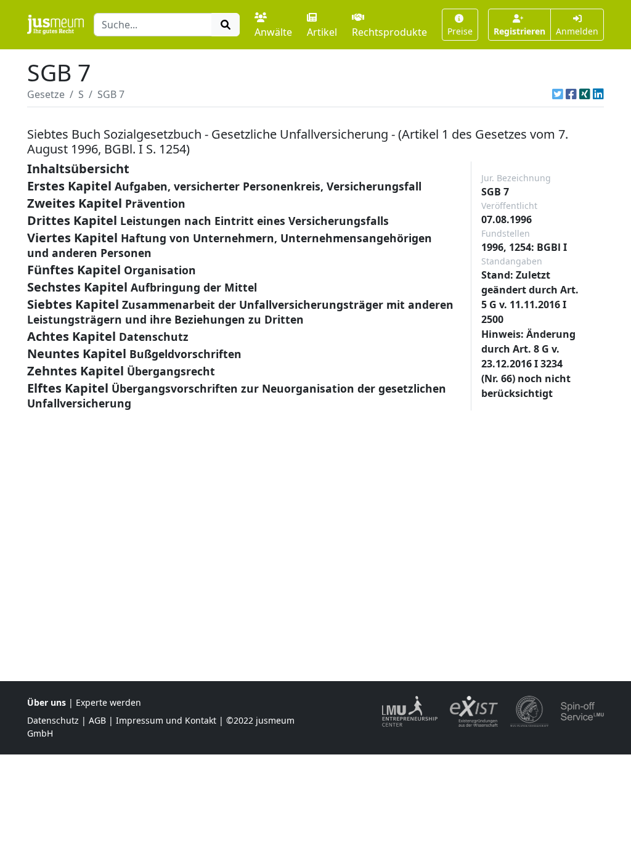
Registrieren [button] (519, 31)
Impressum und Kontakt (166, 720)
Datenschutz (53, 720)
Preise (460, 31)
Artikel (322, 32)
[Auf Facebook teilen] (571, 94)
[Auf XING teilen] (584, 94)
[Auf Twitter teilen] (557, 94)
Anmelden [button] (577, 31)
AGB (97, 720)
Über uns (46, 702)
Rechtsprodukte (389, 32)
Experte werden (108, 702)
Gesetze (46, 94)
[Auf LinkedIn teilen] (598, 94)
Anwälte (273, 32)
